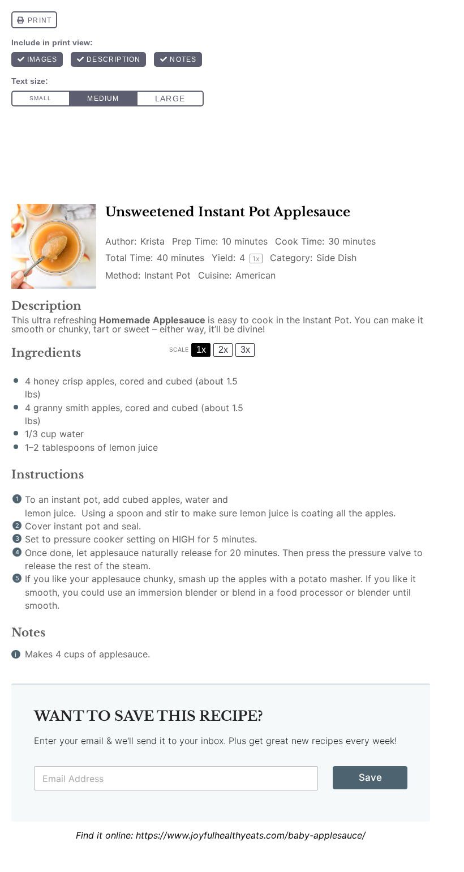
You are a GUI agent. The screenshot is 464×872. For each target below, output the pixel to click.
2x (223, 349)
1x (201, 349)
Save (370, 777)
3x (245, 349)
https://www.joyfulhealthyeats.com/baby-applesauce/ (251, 835)
